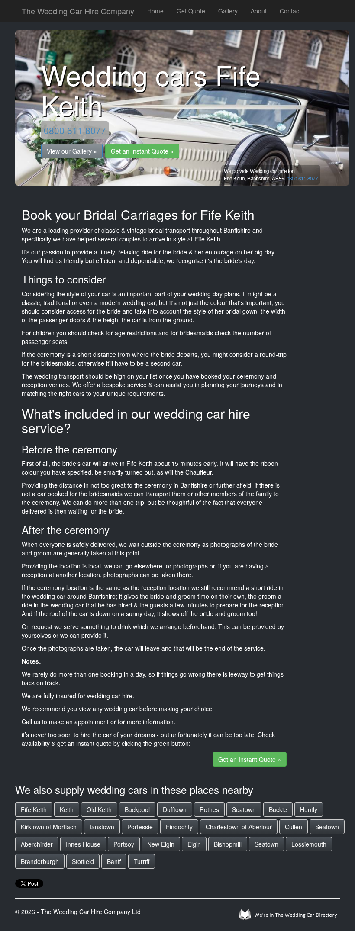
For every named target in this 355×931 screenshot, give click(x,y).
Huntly (308, 809)
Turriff (141, 861)
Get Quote (191, 10)
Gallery (228, 10)
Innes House (83, 844)
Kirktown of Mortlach (49, 826)
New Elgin (160, 844)
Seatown (244, 809)
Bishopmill (228, 844)
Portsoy (123, 844)
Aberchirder (37, 844)
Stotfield (83, 861)
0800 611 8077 (75, 130)
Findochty (179, 826)
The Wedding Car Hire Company (78, 10)
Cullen (293, 826)
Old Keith (99, 809)
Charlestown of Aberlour (239, 826)
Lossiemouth (308, 844)
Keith (67, 809)
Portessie (140, 826)
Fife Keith (34, 809)
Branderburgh (40, 861)
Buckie (278, 809)
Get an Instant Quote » (142, 151)
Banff (114, 861)
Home (155, 10)
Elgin (194, 844)
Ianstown (102, 826)
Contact (290, 10)
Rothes (209, 809)
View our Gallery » (72, 151)
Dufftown (175, 809)
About (259, 10)
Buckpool (137, 809)
